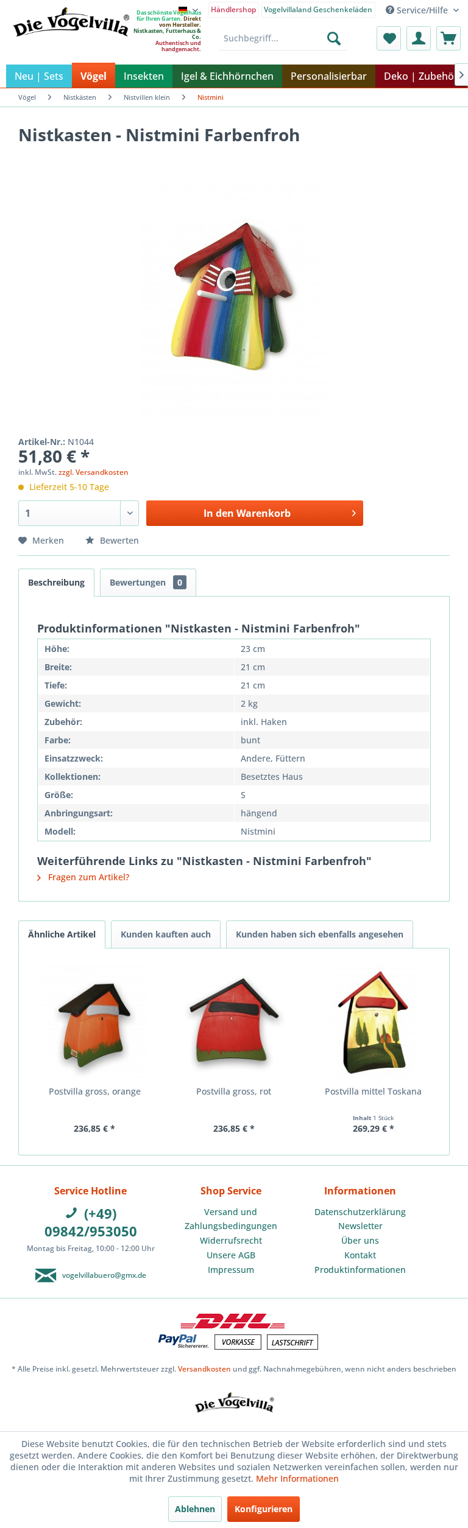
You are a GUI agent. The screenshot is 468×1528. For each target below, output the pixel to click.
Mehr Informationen (297, 1478)
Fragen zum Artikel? (87, 877)
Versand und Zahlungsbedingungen (231, 1219)
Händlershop (233, 9)
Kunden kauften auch (166, 934)
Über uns (360, 1240)
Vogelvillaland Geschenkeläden (318, 9)
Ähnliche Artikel (62, 934)
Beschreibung (56, 582)
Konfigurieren (263, 1509)
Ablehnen (195, 1509)
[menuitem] (233, 8)
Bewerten (118, 540)
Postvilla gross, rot (233, 1091)
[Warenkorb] (448, 38)
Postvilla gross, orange (95, 1091)
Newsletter (360, 1226)
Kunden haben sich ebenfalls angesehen (319, 934)
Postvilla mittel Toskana (373, 1091)
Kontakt (360, 1255)
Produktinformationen (360, 1269)
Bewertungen (146, 582)
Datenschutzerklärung (360, 1212)
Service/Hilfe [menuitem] (422, 10)
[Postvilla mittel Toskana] (373, 1021)
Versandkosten (204, 1369)
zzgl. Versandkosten (93, 472)
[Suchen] (334, 38)
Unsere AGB (231, 1255)
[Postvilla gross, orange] (94, 1021)
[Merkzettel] (389, 38)
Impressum (231, 1269)
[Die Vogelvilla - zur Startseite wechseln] (70, 46)
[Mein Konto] (418, 38)
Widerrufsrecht (231, 1240)
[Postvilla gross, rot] (234, 1021)
